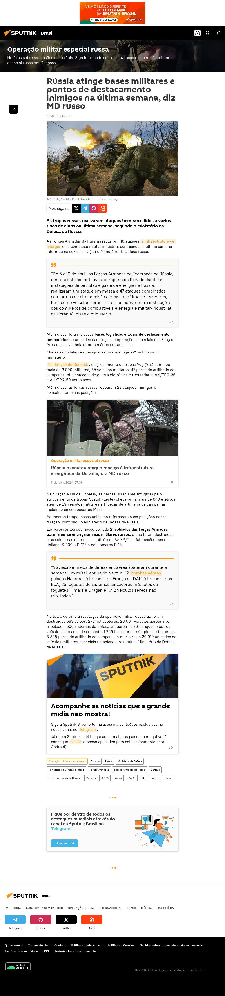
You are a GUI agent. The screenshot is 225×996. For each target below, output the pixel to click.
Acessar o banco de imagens (105, 199)
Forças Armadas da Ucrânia (65, 778)
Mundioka (13, 908)
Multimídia (165, 908)
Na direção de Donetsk (68, 364)
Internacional (110, 908)
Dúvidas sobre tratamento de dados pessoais (171, 945)
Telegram (88, 729)
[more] (171, 322)
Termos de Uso (38, 945)
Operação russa (81, 908)
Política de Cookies (121, 945)
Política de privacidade (86, 945)
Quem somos (14, 945)
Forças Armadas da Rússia (129, 769)
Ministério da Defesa (130, 761)
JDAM (130, 778)
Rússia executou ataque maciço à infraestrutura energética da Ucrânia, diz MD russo (102, 470)
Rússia (108, 761)
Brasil (131, 908)
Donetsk (91, 778)
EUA (141, 778)
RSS (46, 951)
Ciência (146, 908)
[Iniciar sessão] (207, 33)
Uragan (168, 778)
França (118, 778)
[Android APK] (18, 967)
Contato (59, 945)
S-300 (105, 778)
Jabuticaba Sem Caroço (44, 908)
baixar (75, 741)
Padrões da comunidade (21, 951)
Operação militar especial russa (80, 460)
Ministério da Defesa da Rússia (66, 769)
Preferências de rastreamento (75, 951)
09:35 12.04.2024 (59, 116)
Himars (154, 778)
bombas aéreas (146, 573)
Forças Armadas (99, 769)
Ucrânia (155, 769)
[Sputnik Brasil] (21, 37)
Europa (95, 761)
